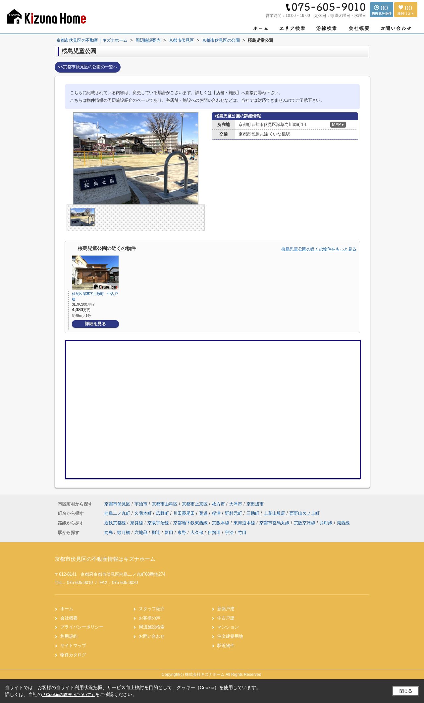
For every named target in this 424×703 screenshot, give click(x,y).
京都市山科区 (165, 503)
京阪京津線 (305, 522)
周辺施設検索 (152, 626)
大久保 (196, 532)
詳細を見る (95, 323)
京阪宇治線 (158, 522)
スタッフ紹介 (152, 608)
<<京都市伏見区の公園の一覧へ (87, 66)
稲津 (217, 513)
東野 (182, 532)
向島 (108, 532)
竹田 (242, 532)
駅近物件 (226, 645)
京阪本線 (221, 522)
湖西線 (343, 522)
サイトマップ (73, 645)
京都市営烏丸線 (275, 522)
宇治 (229, 532)
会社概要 (69, 617)
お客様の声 (149, 617)
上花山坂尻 (275, 513)
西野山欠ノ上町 (305, 513)
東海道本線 (245, 522)
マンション (228, 626)
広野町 (163, 513)
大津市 (235, 503)
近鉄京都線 (115, 522)
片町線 (327, 522)
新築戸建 (226, 608)
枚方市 (218, 503)
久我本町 (143, 513)
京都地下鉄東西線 (191, 522)
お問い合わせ (152, 636)
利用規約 (69, 636)
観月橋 (123, 532)
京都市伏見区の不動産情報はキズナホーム (105, 559)
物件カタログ (73, 654)
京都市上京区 (195, 503)
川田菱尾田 (184, 513)
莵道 (204, 513)
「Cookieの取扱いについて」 (68, 694)
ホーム (66, 608)
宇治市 (140, 503)
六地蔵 (140, 532)
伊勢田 (214, 532)
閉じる (405, 690)
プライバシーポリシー (81, 626)
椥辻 (156, 532)
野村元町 (234, 513)
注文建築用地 (230, 636)
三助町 (253, 513)
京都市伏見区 (117, 503)
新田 (169, 532)
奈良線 (137, 522)
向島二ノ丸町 (118, 513)
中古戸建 (226, 617)
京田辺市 (255, 503)
